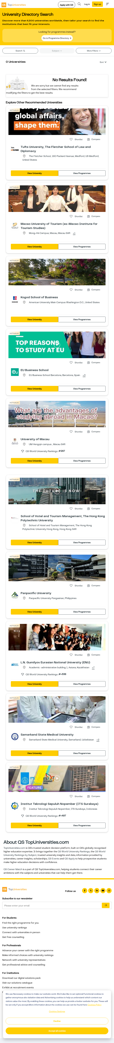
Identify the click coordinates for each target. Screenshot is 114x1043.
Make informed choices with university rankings (27, 955)
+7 (93, 667)
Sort (102, 62)
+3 (84, 375)
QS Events (53, 858)
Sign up (97, 4)
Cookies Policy (94, 1004)
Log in (87, 4)
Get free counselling (13, 937)
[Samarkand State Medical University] (15, 736)
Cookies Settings (57, 1011)
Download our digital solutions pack (21, 978)
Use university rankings (14, 927)
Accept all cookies (57, 1031)
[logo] (13, 4)
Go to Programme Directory (56, 38)
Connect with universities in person (21, 932)
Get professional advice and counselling (23, 964)
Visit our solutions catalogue (17, 982)
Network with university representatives (23, 959)
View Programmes (82, 173)
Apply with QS (66, 5)
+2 (97, 740)
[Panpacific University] (15, 595)
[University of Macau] (15, 441)
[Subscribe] (106, 905)
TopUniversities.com (14, 848)
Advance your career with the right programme (27, 950)
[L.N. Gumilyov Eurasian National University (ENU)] (15, 664)
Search (19, 50)
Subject (56, 50)
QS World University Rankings (74, 851)
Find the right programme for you (20, 922)
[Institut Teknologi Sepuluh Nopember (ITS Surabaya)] (15, 805)
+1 (74, 233)
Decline (57, 1021)
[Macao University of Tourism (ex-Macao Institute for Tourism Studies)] (15, 225)
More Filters (93, 50)
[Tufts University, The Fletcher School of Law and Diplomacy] (15, 148)
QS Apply (70, 858)
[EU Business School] (15, 371)
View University (34, 173)
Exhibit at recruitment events (18, 987)
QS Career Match (13, 869)
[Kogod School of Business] (15, 299)
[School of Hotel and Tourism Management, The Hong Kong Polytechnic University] (15, 518)
